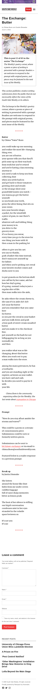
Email (4, 599)
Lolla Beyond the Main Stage (16, 671)
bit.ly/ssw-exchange (11, 446)
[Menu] (34, 9)
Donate (28, 9)
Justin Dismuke (21, 27)
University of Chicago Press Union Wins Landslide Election (17, 645)
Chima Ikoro (8, 27)
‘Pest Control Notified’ (13, 656)
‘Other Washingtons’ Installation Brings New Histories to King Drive (18, 664)
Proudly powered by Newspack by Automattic (16, 684)
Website (4, 608)
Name (4, 589)
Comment (5, 568)
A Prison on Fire (10, 652)
